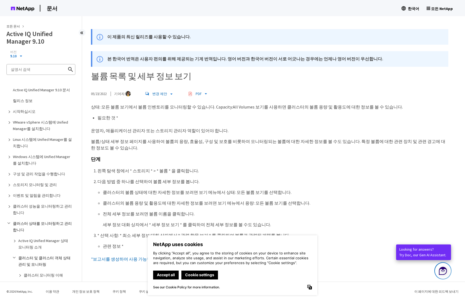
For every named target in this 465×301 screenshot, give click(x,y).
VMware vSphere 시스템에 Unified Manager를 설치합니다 (40, 125)
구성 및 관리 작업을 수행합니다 (39, 174)
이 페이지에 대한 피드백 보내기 (436, 291)
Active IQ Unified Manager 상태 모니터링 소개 (43, 244)
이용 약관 (52, 291)
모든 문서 (13, 26)
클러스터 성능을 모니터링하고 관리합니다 (42, 209)
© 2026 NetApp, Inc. (19, 291)
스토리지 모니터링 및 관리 (35, 184)
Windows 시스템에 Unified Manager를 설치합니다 (41, 160)
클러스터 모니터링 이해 (43, 275)
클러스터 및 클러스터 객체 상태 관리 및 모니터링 (44, 261)
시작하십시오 (24, 111)
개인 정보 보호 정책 (86, 291)
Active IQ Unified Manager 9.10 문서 (41, 90)
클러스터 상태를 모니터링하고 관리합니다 (42, 226)
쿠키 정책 (119, 291)
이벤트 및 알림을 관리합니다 (37, 195)
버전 (13, 52)
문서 (52, 8)
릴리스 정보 (23, 100)
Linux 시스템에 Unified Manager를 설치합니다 (42, 142)
